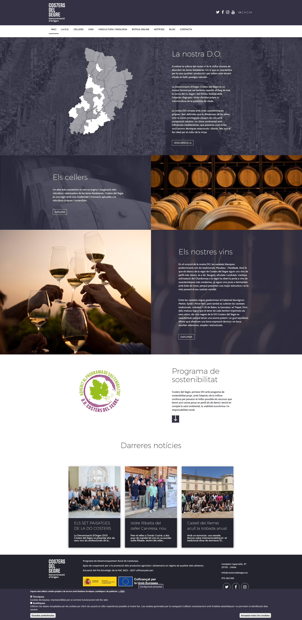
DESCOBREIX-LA (182, 142)
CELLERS (79, 29)
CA (239, 12)
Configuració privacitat (151, 586)
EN (250, 12)
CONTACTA (186, 29)
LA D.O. (65, 29)
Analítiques (39, 603)
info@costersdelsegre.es (234, 572)
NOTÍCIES (159, 29)
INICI (53, 29)
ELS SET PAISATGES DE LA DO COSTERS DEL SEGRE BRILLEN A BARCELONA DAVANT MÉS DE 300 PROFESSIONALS (94, 526)
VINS (91, 29)
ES (245, 12)
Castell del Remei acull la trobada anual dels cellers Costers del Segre (207, 526)
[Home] (58, 12)
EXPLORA (60, 212)
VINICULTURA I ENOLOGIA (112, 29)
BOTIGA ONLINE (140, 29)
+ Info (121, 591)
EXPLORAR (186, 336)
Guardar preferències (43, 615)
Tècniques (38, 596)
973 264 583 (227, 578)
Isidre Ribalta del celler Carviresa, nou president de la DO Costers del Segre (148, 526)
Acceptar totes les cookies (255, 615)
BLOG (172, 29)
